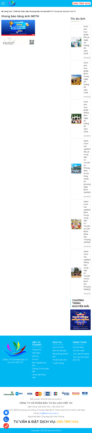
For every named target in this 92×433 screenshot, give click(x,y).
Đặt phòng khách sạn (60, 355)
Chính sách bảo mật (39, 376)
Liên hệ (35, 356)
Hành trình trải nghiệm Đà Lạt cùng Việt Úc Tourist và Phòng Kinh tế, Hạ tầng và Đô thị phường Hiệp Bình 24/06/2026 (87, 169)
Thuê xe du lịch (60, 360)
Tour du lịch (58, 347)
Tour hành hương (81, 354)
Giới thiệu (36, 353)
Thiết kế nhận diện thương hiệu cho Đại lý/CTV (33, 11)
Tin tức (35, 359)
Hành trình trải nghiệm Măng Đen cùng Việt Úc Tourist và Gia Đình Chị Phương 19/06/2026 (87, 272)
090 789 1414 (81, 3)
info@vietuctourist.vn (49, 413)
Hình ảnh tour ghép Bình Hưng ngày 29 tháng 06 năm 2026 (87, 80)
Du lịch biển (78, 347)
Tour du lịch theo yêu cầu (81, 358)
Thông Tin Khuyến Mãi (40, 370)
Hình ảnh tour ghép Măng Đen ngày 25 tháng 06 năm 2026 (87, 119)
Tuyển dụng (58, 363)
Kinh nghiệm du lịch (39, 364)
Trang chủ (7, 11)
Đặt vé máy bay (59, 350)
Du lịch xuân (78, 350)
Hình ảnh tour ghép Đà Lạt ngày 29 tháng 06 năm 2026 (87, 42)
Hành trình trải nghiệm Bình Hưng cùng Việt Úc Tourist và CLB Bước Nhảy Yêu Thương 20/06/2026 (87, 224)
